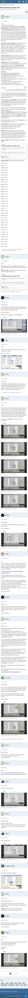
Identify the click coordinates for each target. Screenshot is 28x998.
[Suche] (19, 1)
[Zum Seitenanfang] (25, 996)
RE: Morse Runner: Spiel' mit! (10, 146)
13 (14, 973)
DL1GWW (14, 739)
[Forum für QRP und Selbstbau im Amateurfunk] (2, 1)
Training (11, 983)
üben (16, 983)
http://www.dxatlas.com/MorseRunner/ (10, 74)
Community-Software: (14, 996)
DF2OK (3, 9)
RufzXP (17, 985)
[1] (3, 90)
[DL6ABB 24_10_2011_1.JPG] (11, 882)
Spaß (20, 983)
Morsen (2, 983)
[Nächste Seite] (17, 974)
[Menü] (26, 1)
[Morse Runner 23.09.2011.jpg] (11, 362)
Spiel (21, 985)
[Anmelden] (22, 1)
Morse (7, 983)
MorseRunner (11, 985)
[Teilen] (26, 12)
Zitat (2, 610)
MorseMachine (4, 985)
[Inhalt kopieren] (25, 88)
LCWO (23, 983)
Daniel (3, 908)
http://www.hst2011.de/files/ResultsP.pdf (10, 672)
